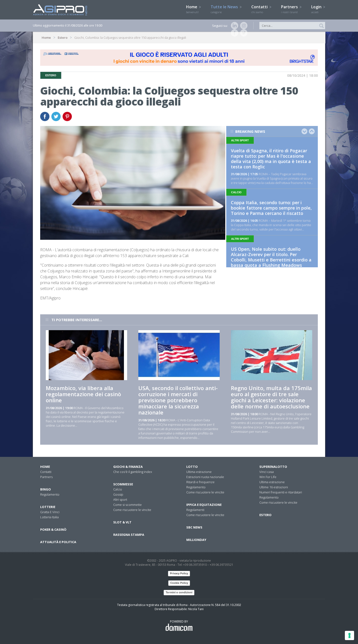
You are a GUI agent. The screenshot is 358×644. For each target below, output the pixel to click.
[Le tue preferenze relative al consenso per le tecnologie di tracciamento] (349, 635)
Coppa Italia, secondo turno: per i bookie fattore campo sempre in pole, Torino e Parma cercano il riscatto (271, 208)
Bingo (45, 489)
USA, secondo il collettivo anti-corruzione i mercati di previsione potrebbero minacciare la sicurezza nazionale (178, 400)
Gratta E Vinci (49, 512)
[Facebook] (233, 33)
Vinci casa (266, 472)
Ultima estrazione (199, 472)
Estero (62, 37)
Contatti (260, 9)
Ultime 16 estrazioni (273, 487)
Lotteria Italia (49, 517)
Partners (290, 9)
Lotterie (47, 507)
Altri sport (120, 499)
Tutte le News (225, 9)
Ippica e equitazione (204, 504)
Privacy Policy (179, 573)
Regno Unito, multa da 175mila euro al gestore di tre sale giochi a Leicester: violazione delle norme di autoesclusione (271, 397)
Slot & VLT (122, 522)
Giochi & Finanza (128, 466)
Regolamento (49, 494)
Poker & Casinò (53, 529)
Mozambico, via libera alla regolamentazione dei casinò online (83, 394)
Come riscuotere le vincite (132, 510)
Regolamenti (195, 510)
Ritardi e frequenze (200, 482)
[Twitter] (242, 33)
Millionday (196, 540)
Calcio (117, 489)
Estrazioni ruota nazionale (205, 477)
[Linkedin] (233, 25)
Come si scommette (127, 504)
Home (192, 9)
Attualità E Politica (58, 542)
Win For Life (267, 477)
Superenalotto (273, 466)
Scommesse (123, 484)
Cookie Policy (179, 583)
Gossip (118, 494)
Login (316, 9)
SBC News (194, 527)
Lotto (192, 466)
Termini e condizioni (179, 592)
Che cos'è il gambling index (132, 472)
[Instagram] (242, 25)
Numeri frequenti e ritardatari (280, 492)
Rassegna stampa (128, 534)
